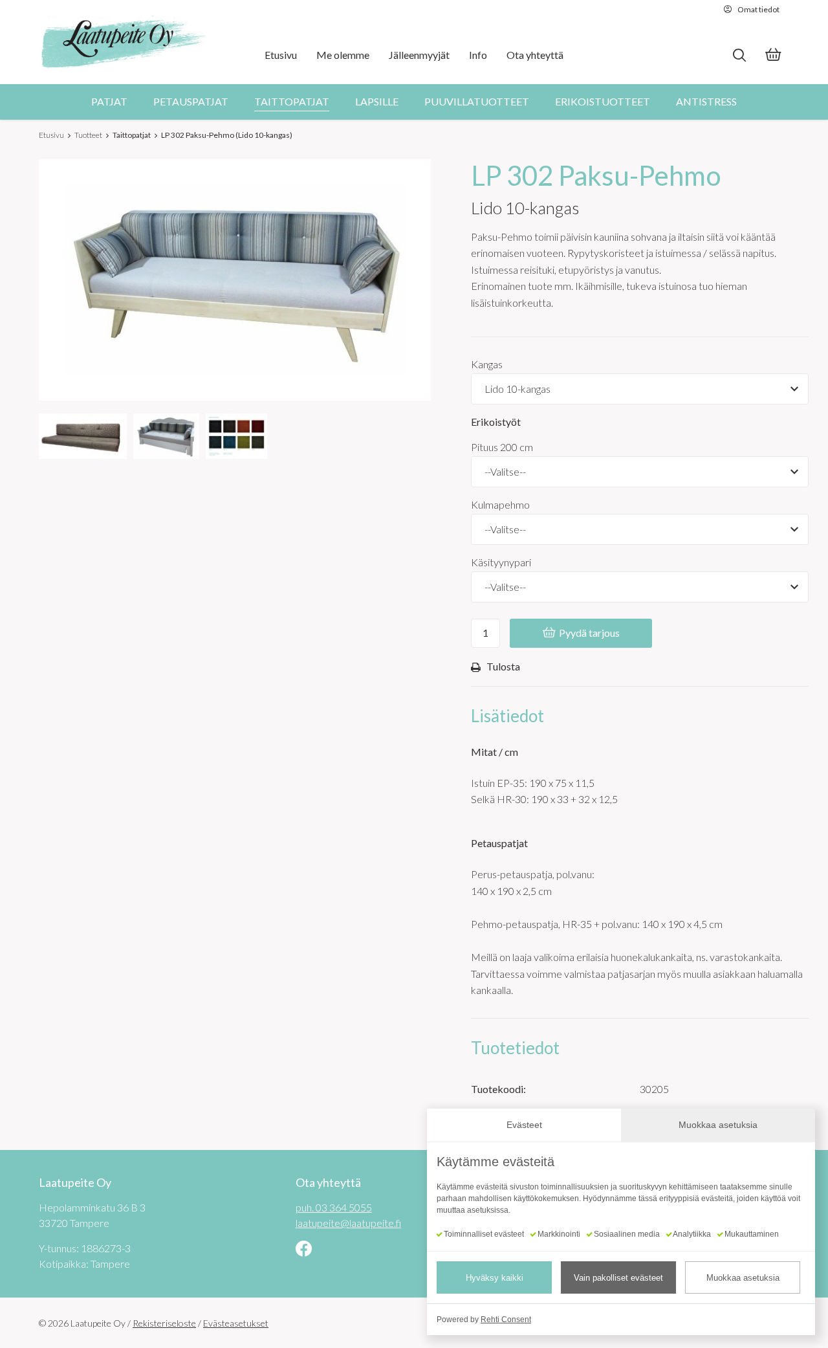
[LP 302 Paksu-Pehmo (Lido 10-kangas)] (83, 436)
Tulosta (503, 666)
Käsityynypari (501, 562)
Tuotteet (88, 135)
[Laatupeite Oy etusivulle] (124, 42)
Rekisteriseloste (164, 1323)
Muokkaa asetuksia (742, 1278)
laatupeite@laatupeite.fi (348, 1223)
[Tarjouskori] (773, 56)
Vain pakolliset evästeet (618, 1278)
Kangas (487, 364)
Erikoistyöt (496, 421)
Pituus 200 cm (502, 447)
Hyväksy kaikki (494, 1278)
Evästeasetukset (235, 1323)
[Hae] (739, 55)
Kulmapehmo (500, 504)
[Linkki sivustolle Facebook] (304, 1250)
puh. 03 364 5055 (334, 1207)
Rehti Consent (506, 1319)
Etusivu (51, 135)
